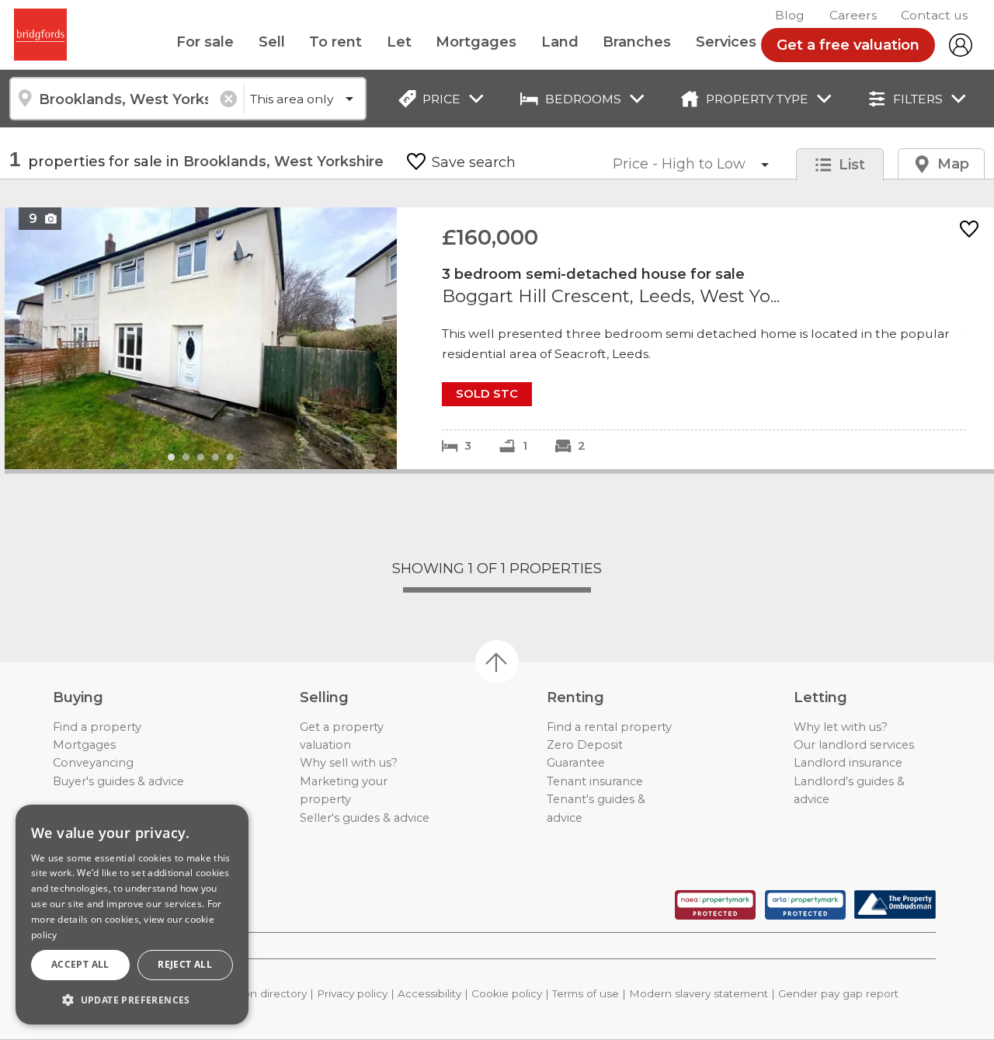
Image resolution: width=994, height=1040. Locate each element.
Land (560, 41)
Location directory (259, 993)
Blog (790, 15)
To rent (335, 41)
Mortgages (476, 41)
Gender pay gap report (838, 993)
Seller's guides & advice (364, 818)
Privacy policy (352, 993)
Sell (272, 41)
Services (726, 41)
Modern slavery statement (698, 993)
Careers (853, 15)
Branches (637, 41)
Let (399, 41)
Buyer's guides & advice (118, 781)
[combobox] (126, 98)
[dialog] (132, 914)
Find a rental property (609, 727)
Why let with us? (841, 727)
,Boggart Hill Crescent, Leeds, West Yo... (499, 338)
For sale (205, 41)
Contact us (934, 15)
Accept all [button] (80, 964)
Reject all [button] (185, 964)
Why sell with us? (349, 763)
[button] (132, 999)
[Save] (969, 230)
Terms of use (585, 993)
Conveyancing (93, 763)
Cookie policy (506, 993)
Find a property (97, 727)
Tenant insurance (595, 781)
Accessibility (429, 993)
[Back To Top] (497, 661)
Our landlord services (854, 745)
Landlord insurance (848, 763)
